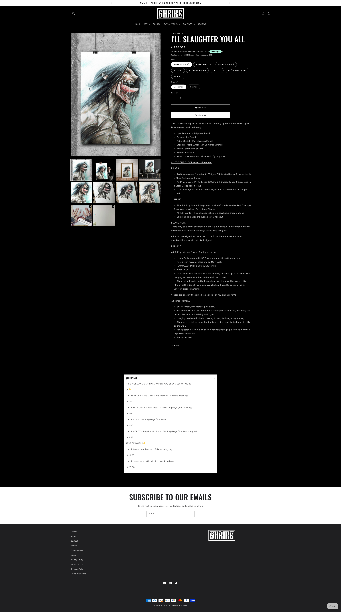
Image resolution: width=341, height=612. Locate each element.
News (73, 555)
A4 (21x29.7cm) (181, 64)
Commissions (77, 550)
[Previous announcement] (111, 3)
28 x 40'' (178, 76)
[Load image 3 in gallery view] (127, 170)
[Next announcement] (230, 3)
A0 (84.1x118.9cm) (237, 70)
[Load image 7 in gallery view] (127, 192)
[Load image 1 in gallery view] (81, 170)
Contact (74, 541)
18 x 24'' (178, 70)
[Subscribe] (191, 514)
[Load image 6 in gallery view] (104, 192)
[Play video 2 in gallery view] (104, 215)
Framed (194, 87)
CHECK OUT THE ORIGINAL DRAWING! (191, 162)
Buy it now (200, 115)
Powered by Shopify (179, 605)
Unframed (178, 87)
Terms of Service (78, 574)
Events (74, 546)
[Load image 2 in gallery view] (104, 170)
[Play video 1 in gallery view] (81, 215)
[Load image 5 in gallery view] (81, 192)
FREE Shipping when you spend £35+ (197, 55)
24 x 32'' (217, 70)
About (73, 536)
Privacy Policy (77, 560)
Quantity (174, 93)
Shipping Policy (78, 569)
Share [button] (177, 346)
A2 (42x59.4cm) (226, 64)
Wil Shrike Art (166, 605)
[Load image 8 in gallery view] (150, 192)
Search (74, 532)
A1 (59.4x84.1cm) (197, 70)
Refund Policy (77, 564)
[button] (73, 13)
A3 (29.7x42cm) (204, 64)
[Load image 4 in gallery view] (150, 170)
